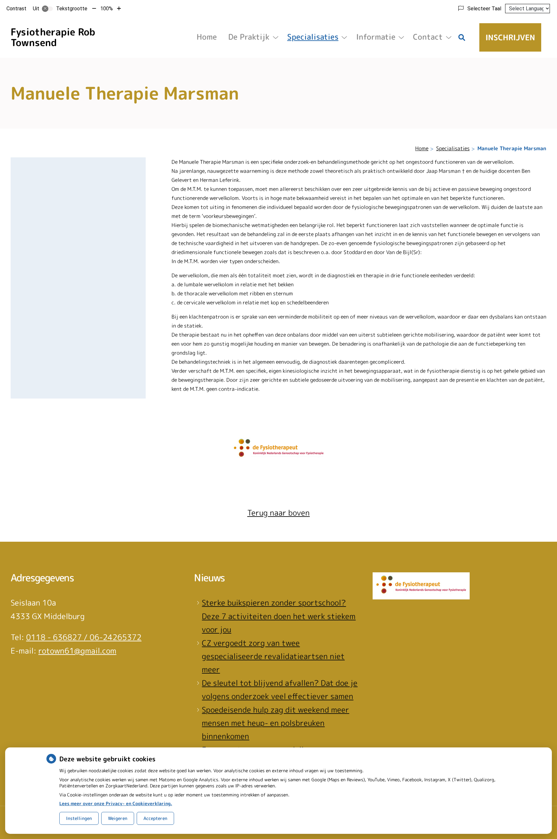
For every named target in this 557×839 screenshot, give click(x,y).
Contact (428, 36)
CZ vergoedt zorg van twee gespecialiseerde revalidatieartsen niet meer (273, 656)
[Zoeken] (462, 37)
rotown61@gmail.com (77, 650)
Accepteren (155, 818)
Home (207, 36)
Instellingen (79, 818)
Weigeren (117, 818)
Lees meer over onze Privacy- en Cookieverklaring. (115, 803)
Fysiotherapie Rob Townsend (53, 37)
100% (106, 8)
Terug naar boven (278, 512)
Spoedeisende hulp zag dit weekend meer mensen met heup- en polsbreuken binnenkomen (275, 723)
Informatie (376, 36)
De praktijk (248, 36)
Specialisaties (312, 36)
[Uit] (47, 8)
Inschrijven (510, 37)
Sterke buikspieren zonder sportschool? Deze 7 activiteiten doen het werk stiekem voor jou (279, 616)
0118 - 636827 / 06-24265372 (84, 637)
